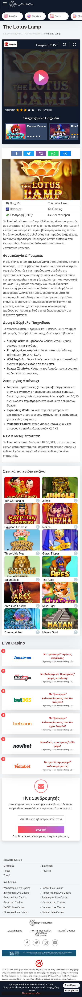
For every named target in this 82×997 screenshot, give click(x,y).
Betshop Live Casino (53, 907)
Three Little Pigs (14, 553)
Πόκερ (6, 870)
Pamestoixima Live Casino (56, 892)
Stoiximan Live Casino (15, 912)
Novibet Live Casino (53, 912)
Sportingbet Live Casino (55, 897)
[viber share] (41, 153)
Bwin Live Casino (13, 902)
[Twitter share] (28, 153)
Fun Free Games (33, 33)
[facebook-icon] (27, 943)
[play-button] (41, 78)
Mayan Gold (50, 632)
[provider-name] (10, 46)
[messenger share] (65, 153)
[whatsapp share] (53, 153)
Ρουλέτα (46, 870)
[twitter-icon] (36, 943)
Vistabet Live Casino (53, 902)
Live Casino (9, 882)
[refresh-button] (64, 45)
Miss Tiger (48, 606)
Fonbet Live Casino (52, 888)
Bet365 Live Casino (14, 907)
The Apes (48, 579)
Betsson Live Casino (14, 897)
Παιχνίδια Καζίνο (12, 859)
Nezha (46, 527)
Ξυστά (6, 875)
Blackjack (47, 865)
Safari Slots (11, 579)
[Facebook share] (16, 153)
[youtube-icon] (55, 943)
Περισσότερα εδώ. (31, 993)
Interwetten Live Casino (16, 892)
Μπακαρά (8, 865)
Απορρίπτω (71, 990)
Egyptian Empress (15, 527)
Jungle (46, 500)
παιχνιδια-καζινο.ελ (13, 33)
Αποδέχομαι (71, 985)
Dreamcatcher (13, 632)
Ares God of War (15, 606)
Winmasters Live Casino (16, 888)
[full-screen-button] (74, 45)
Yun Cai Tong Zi (14, 500)
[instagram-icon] (46, 943)
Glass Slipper (50, 553)
